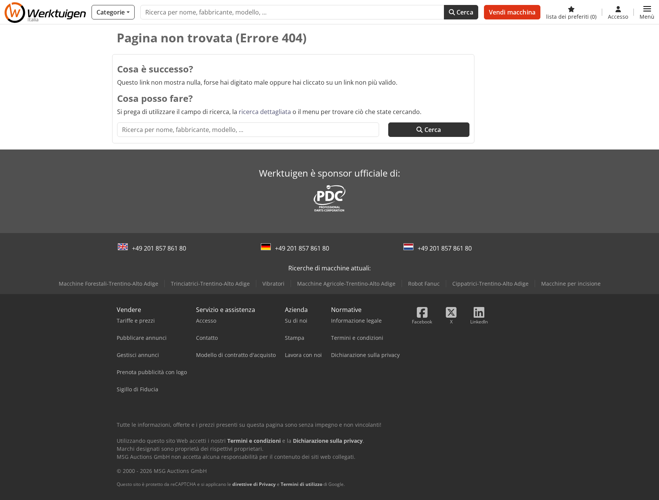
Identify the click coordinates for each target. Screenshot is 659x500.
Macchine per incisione (571, 283)
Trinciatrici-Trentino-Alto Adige (210, 283)
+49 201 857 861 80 (159, 248)
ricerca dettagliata (265, 112)
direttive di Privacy (254, 484)
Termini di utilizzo (301, 484)
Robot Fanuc (424, 283)
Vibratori (273, 283)
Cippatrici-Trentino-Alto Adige (490, 283)
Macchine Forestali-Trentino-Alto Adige (108, 283)
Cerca (464, 12)
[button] (647, 12)
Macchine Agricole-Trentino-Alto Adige (346, 283)
